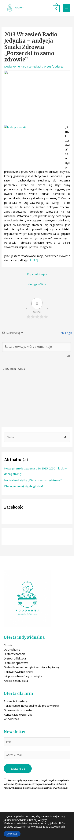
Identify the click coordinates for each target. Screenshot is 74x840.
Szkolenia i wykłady (16, 701)
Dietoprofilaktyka (15, 658)
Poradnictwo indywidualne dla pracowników (31, 705)
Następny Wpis (37, 284)
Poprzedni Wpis (37, 274)
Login (68, 333)
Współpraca (11, 719)
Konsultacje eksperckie (18, 714)
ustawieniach (57, 826)
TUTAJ (34, 260)
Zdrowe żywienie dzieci (18, 672)
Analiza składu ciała (16, 680)
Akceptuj (12, 833)
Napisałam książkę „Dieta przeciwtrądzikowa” (32, 480)
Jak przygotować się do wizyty (23, 676)
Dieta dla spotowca (16, 663)
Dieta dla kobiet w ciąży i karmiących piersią (31, 667)
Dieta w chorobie (14, 654)
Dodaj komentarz (15, 66)
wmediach (35, 66)
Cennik (8, 645)
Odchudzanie (12, 649)
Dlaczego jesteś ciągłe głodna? (23, 486)
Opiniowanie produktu (18, 710)
